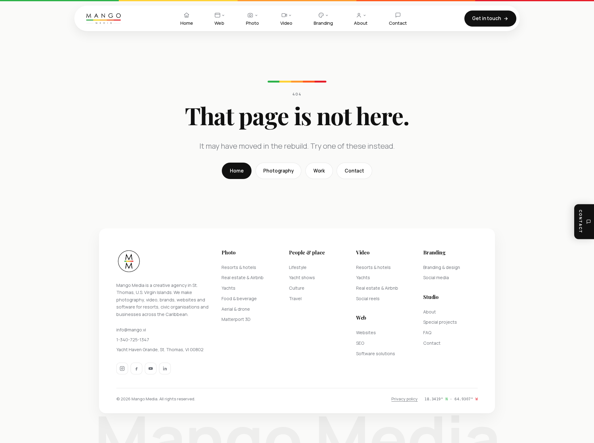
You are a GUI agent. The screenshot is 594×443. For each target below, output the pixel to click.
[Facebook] (136, 368)
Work (319, 171)
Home (236, 171)
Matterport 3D (236, 319)
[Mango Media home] (103, 18)
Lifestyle (298, 267)
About (429, 312)
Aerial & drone (236, 309)
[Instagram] (122, 368)
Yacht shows (302, 277)
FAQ (427, 332)
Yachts (228, 288)
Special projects (440, 322)
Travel (295, 298)
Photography (278, 171)
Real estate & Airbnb (243, 277)
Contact (354, 171)
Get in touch (486, 18)
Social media (436, 277)
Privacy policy (404, 399)
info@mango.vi (131, 330)
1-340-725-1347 (132, 340)
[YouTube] (151, 368)
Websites (366, 332)
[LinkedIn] (165, 368)
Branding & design (441, 267)
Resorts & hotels (239, 267)
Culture (296, 288)
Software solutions (375, 353)
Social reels (368, 298)
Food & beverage (239, 298)
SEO (360, 343)
